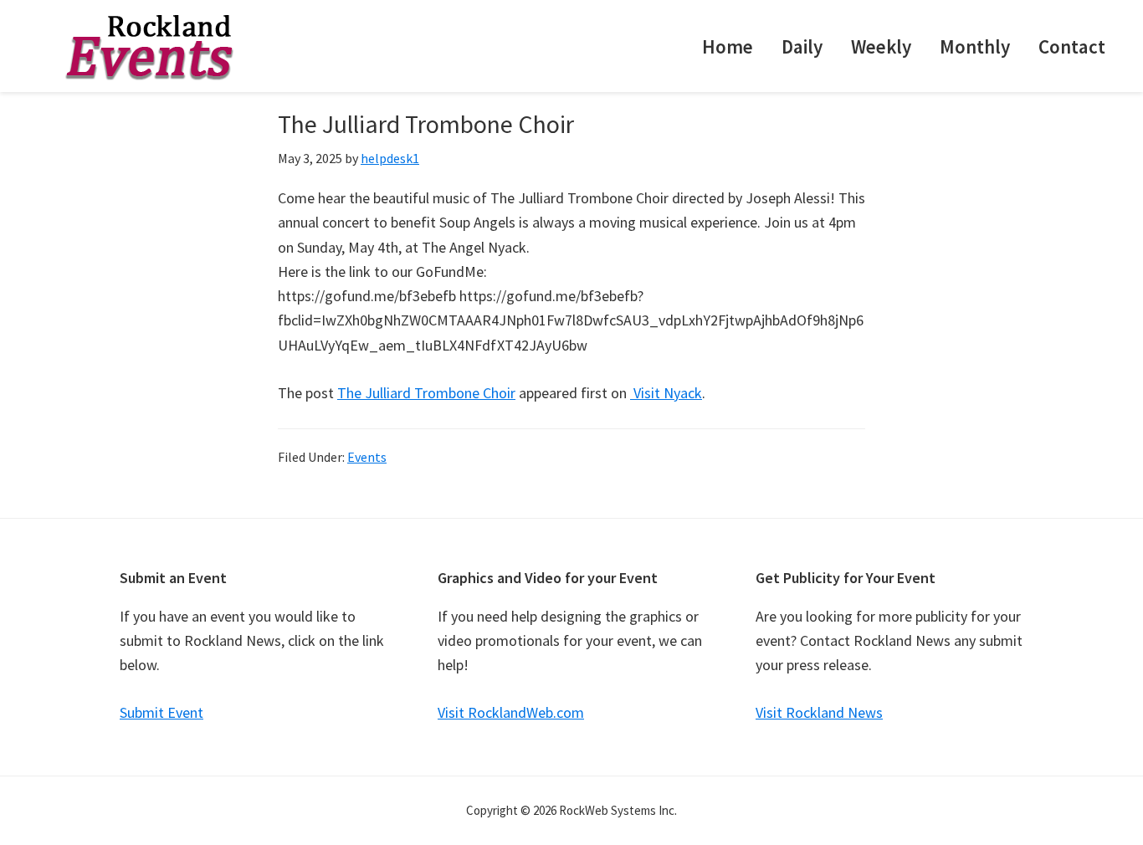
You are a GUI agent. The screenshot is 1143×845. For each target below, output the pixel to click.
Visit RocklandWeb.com (511, 712)
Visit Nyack (666, 392)
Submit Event (161, 712)
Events (367, 456)
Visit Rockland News (819, 712)
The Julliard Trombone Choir (426, 392)
